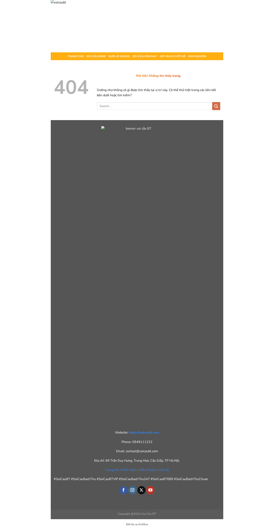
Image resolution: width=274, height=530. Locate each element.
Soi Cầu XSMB (96, 56)
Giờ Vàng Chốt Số (172, 56)
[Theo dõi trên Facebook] (124, 490)
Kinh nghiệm (197, 56)
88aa (145, 524)
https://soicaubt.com (144, 432)
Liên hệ (163, 470)
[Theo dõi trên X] (141, 490)
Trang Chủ (75, 56)
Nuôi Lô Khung (119, 56)
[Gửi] (216, 106)
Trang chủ (112, 470)
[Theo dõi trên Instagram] (132, 490)
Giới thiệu (129, 470)
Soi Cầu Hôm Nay (145, 56)
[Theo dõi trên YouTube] (150, 490)
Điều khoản (147, 470)
